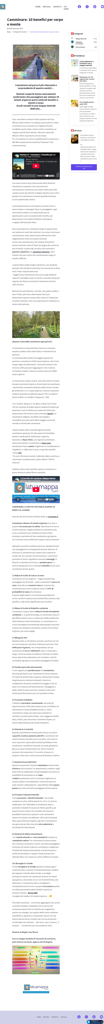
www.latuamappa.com (88, 147)
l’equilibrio (16, 449)
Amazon (53, 139)
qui (24, 145)
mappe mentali (18, 132)
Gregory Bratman (37, 265)
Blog (8, 32)
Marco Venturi (27, 119)
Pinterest (45, 142)
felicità (38, 219)
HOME (38, 7)
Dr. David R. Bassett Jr (23, 403)
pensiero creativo (51, 755)
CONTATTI (57, 7)
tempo (15, 925)
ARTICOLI (47, 7)
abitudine (34, 906)
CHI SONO (66, 8)
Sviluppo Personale (20, 32)
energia (25, 912)
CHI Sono (64, 1017)
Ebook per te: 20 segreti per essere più (87, 79)
